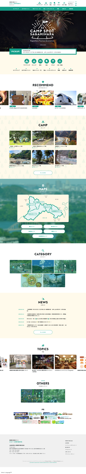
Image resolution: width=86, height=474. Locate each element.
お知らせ (64, 8)
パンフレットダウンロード (71, 445)
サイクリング (39, 4)
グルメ (58, 4)
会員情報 (67, 443)
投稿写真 (71, 8)
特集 (58, 8)
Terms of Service (56, 461)
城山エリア (31, 226)
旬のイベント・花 (36, 8)
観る (51, 4)
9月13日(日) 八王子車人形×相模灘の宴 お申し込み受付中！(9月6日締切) (42, 51)
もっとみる (43, 172)
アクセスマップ (71, 2)
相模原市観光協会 (69, 440)
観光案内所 (70, 3)
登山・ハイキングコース (49, 8)
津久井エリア (54, 226)
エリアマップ (16, 8)
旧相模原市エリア (43, 236)
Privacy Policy (48, 461)
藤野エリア (54, 231)
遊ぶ (54, 4)
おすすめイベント (26, 8)
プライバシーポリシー (70, 454)
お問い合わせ (70, 4)
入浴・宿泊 (64, 4)
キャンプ (46, 4)
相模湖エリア (32, 231)
